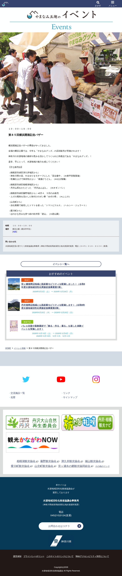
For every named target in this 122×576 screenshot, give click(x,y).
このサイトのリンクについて (59, 556)
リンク (66, 393)
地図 (15, 231)
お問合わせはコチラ (59, 526)
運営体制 (17, 556)
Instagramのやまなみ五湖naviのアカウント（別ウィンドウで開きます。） (96, 379)
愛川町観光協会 (20, 466)
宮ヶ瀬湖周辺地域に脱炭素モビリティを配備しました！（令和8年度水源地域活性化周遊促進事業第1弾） (53, 285)
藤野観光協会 (48, 461)
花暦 (13, 397)
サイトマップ (70, 397)
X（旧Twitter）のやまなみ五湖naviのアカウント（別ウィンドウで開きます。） (26, 379)
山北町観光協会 (44, 466)
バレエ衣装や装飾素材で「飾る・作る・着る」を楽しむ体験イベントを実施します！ (52, 327)
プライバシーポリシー (34, 556)
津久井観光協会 (71, 461)
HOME (8, 348)
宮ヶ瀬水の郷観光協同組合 (74, 466)
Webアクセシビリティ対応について (92, 556)
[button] (97, 3)
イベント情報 (20, 348)
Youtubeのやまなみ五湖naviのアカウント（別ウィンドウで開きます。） (61, 379)
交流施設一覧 (18, 393)
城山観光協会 (93, 461)
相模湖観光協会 (26, 461)
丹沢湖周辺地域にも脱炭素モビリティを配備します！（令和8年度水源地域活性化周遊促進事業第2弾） (53, 306)
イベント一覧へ (61, 264)
